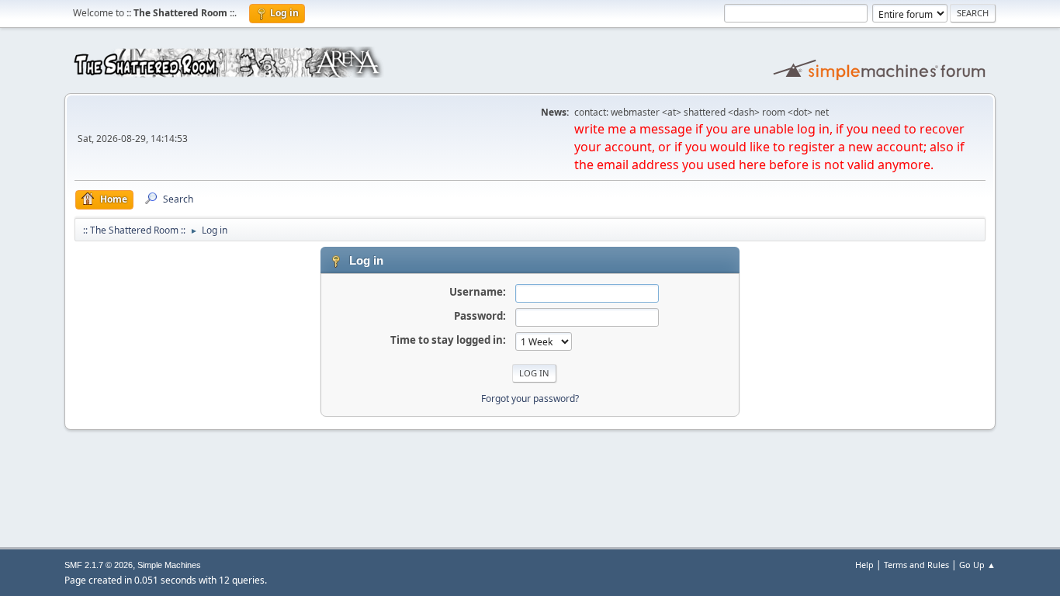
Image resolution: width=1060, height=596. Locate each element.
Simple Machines (169, 565)
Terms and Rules (916, 564)
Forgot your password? (530, 398)
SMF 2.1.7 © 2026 (98, 565)
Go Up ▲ (977, 564)
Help (864, 564)
